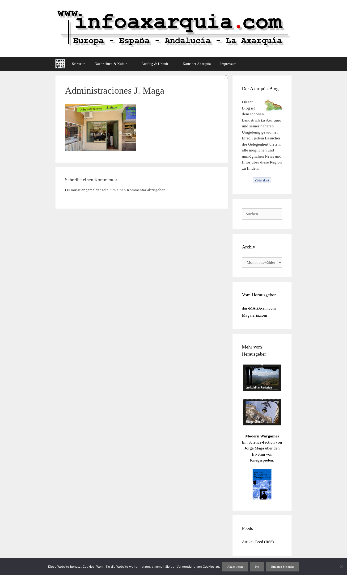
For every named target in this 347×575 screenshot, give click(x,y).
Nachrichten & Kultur (111, 64)
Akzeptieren (235, 566)
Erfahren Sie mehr (282, 566)
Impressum (228, 64)
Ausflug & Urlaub (154, 64)
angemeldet (91, 190)
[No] (341, 566)
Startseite (78, 64)
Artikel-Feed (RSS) (258, 542)
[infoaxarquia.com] (60, 64)
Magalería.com (254, 315)
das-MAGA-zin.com (259, 308)
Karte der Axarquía (197, 64)
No (257, 566)
